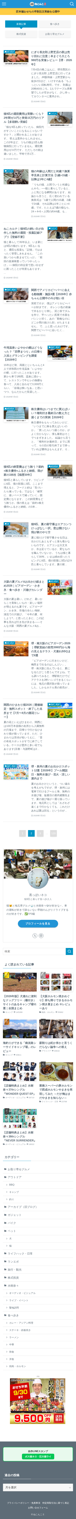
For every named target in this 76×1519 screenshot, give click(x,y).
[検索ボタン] (72, 4)
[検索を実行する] (69, 951)
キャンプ (14, 1192)
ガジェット (15, 1214)
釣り (11, 1199)
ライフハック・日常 (20, 1253)
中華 (11, 1344)
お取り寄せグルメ (19, 1169)
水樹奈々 (13, 1285)
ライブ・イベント (18, 1300)
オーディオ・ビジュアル (22, 1293)
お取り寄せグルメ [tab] (54, 34)
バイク (12, 1223)
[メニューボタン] (4, 4)
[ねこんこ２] (38, 4)
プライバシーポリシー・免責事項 (23, 1503)
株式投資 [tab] (21, 34)
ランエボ (13, 1261)
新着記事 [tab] (21, 24)
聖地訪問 (14, 1307)
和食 (11, 1351)
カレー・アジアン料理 (21, 1322)
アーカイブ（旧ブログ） (23, 1206)
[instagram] (41, 935)
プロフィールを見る (37, 923)
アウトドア (15, 1177)
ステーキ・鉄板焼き (20, 1330)
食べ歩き (13, 1315)
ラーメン (14, 1337)
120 (53, 833)
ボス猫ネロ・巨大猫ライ (38, 1456)
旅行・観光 (15, 1269)
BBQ (11, 1184)
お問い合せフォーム (38, 1507)
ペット (12, 1231)
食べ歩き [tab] (55, 24)
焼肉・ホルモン (17, 1366)
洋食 (11, 1359)
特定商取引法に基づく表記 (55, 1503)
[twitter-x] (34, 935)
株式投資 (13, 1277)
